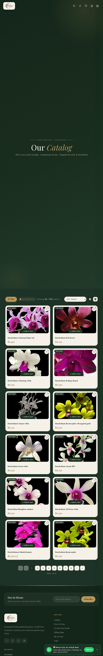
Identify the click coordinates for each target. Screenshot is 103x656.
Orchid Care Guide (61, 628)
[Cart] (92, 6)
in (18, 640)
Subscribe (88, 599)
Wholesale (8, 654)
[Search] (74, 6)
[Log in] (80, 6)
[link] (27, 325)
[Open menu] (97, 6)
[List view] (95, 299)
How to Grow (59, 624)
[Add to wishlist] (46, 309)
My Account (58, 636)
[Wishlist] (86, 6)
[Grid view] (90, 299)
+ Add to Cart (28, 331)
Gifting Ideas (59, 632)
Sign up (89, 649)
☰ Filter (11, 299)
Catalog (57, 620)
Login (56, 640)
